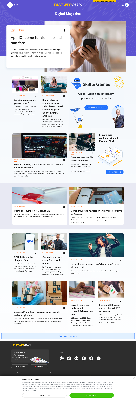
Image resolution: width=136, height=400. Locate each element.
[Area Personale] (127, 5)
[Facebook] (91, 358)
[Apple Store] (20, 366)
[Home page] (68, 5)
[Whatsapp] (84, 358)
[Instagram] (62, 358)
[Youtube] (76, 358)
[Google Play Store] (39, 366)
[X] (99, 358)
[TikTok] (69, 358)
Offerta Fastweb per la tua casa (105, 1)
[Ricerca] (123, 5)
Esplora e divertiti (95, 108)
